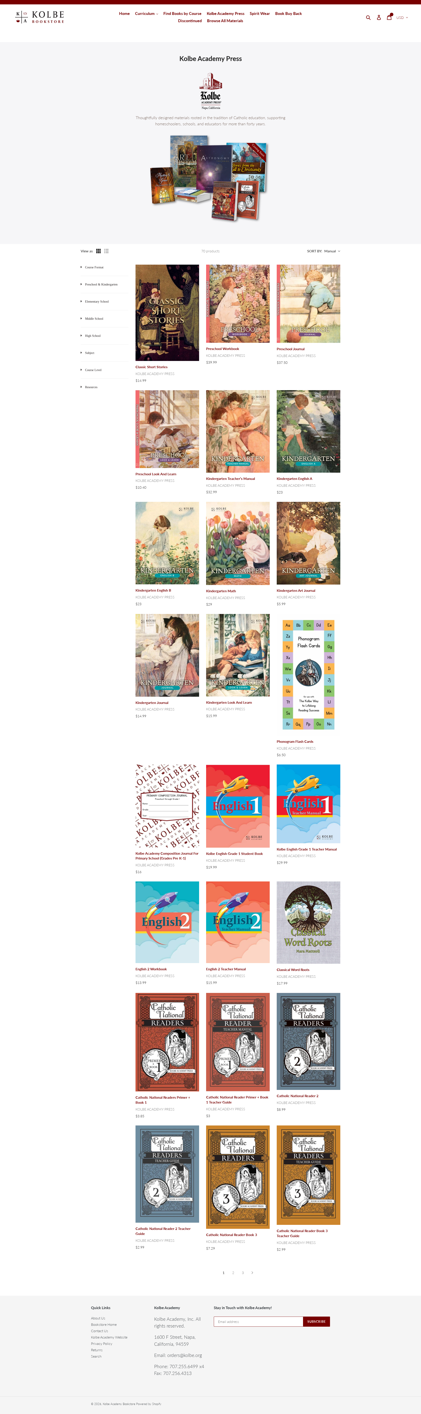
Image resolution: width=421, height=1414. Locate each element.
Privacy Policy (101, 1343)
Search (96, 1356)
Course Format (94, 267)
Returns (97, 1350)
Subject (89, 353)
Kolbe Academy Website (109, 1337)
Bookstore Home (104, 1324)
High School (93, 335)
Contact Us (99, 1331)
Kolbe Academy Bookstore (119, 1404)
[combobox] (373, 17)
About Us (98, 1318)
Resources (91, 387)
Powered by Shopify (148, 1404)
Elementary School (97, 301)
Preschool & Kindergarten (101, 284)
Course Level (93, 370)
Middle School (94, 318)
